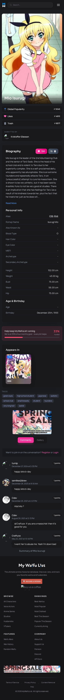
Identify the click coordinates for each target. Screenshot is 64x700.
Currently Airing (41, 626)
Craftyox (16, 535)
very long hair (9, 405)
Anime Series (9, 611)
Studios (7, 616)
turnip (15, 463)
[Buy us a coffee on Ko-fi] (32, 587)
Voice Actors (9, 606)
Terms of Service (12, 682)
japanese (42, 396)
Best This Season (41, 616)
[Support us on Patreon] (32, 581)
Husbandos (8, 621)
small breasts (23, 400)
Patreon (37, 649)
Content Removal (48, 682)
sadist (21, 405)
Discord (37, 654)
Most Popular (40, 606)
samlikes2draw (19, 480)
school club (8, 400)
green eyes (8, 396)
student (36, 400)
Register (46, 452)
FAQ (32, 687)
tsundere (48, 400)
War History (8, 644)
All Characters (10, 601)
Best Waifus (39, 601)
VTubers (7, 626)
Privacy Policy (30, 682)
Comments (25, 439)
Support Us (39, 644)
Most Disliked (40, 611)
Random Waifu (10, 649)
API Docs (38, 659)
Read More (11, 203)
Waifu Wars (8, 639)
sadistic (54, 396)
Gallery (40, 439)
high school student (25, 396)
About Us (38, 639)
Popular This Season (43, 621)
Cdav (14, 497)
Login (55, 452)
